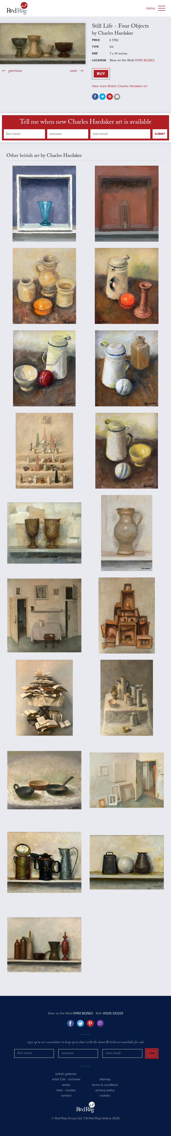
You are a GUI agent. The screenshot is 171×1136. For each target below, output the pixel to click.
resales (70, 1090)
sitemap (104, 1079)
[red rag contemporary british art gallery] (17, 8)
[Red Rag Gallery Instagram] (100, 1023)
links (60, 1090)
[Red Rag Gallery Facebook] (70, 1023)
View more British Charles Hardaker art (119, 86)
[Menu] (161, 8)
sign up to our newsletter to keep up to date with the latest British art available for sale (85, 1042)
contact (66, 1095)
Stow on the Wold (70, 1013)
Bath (109, 1013)
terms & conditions (105, 1085)
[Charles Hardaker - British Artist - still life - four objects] (43, 43)
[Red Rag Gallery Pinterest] (90, 1023)
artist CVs (58, 1079)
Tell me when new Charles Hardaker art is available (85, 123)
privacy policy (105, 1090)
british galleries (66, 1074)
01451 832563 (145, 60)
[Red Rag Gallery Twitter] (80, 1023)
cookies (105, 1095)
